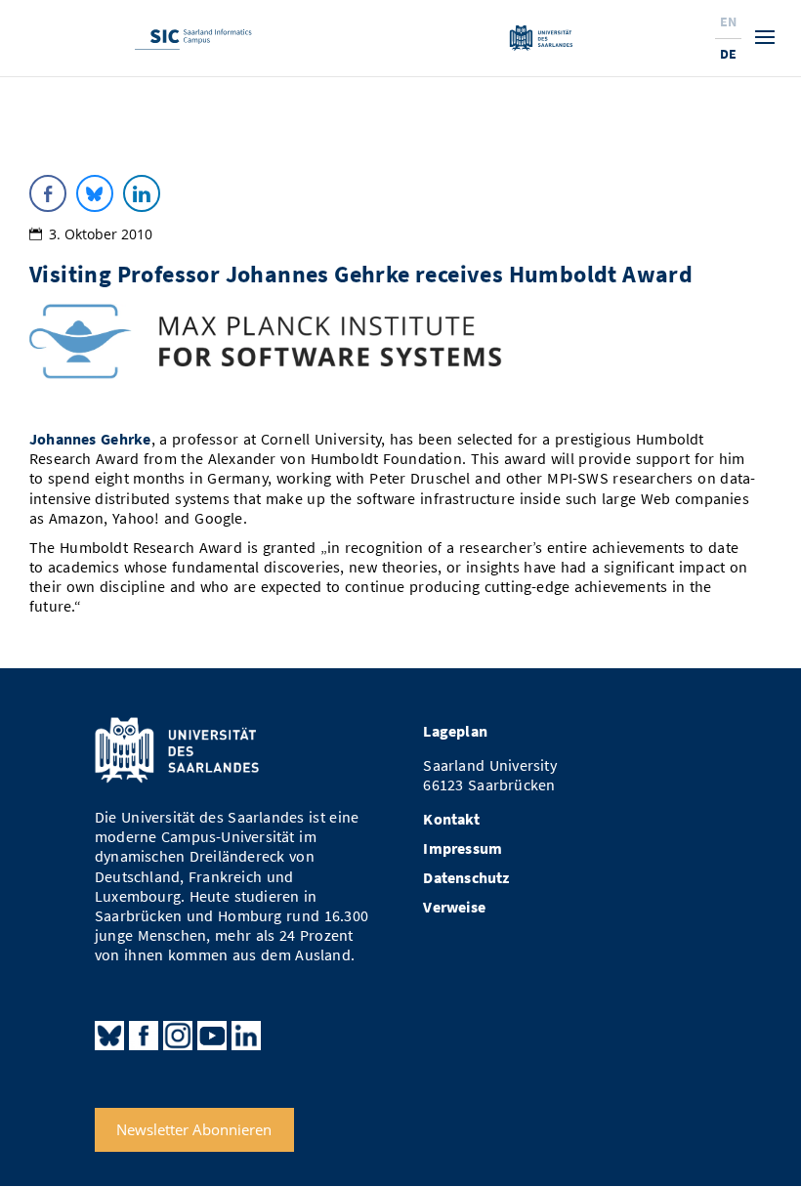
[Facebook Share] (47, 193)
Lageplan (455, 731)
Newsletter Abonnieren (194, 1129)
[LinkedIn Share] (141, 193)
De (728, 54)
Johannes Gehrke (90, 439)
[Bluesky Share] (94, 193)
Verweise (454, 907)
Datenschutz (466, 878)
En (728, 21)
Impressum (462, 848)
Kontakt (451, 819)
